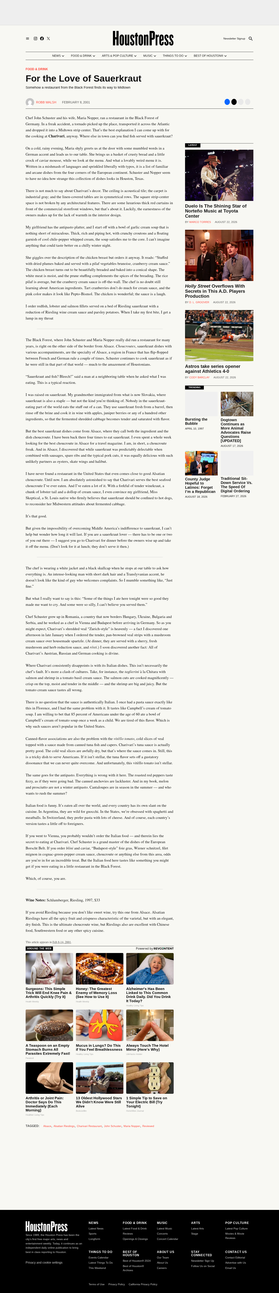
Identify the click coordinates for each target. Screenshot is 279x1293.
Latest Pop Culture (236, 1228)
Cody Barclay (199, 377)
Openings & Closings (135, 1238)
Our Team (163, 1257)
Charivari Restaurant (89, 1126)
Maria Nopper (132, 1126)
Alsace (47, 1126)
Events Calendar (99, 1257)
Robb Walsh (46, 102)
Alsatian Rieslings (64, 1126)
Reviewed (148, 1126)
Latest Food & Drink (135, 1228)
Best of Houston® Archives (133, 1268)
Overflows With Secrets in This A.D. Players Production (215, 291)
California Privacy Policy (143, 1284)
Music (148, 55)
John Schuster (112, 1126)
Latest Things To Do (101, 1262)
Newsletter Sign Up (202, 1260)
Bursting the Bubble (196, 421)
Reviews (128, 1233)
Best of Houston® (208, 55)
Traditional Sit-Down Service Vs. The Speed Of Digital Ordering (236, 484)
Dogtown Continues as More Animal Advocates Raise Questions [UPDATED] (236, 430)
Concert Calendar (167, 1238)
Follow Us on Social (203, 1266)
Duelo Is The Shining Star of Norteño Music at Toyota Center (216, 211)
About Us (162, 1262)
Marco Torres (200, 222)
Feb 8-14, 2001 (62, 942)
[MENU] (27, 38)
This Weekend (97, 1267)
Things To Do (173, 55)
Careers (162, 1267)
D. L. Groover (199, 302)
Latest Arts (197, 1228)
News (56, 55)
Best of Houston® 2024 (137, 1260)
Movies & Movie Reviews (234, 1235)
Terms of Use (97, 1284)
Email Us (230, 1267)
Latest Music (164, 1228)
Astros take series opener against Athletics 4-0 (212, 369)
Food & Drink (81, 55)
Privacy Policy (116, 1284)
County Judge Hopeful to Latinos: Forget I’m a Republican (200, 485)
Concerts (162, 1233)
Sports (92, 1233)
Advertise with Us (235, 1262)
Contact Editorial (235, 1257)
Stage (194, 1233)
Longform (94, 1238)
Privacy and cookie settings (44, 1262)
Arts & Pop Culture (117, 55)
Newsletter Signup (234, 38)
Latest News (96, 1228)
